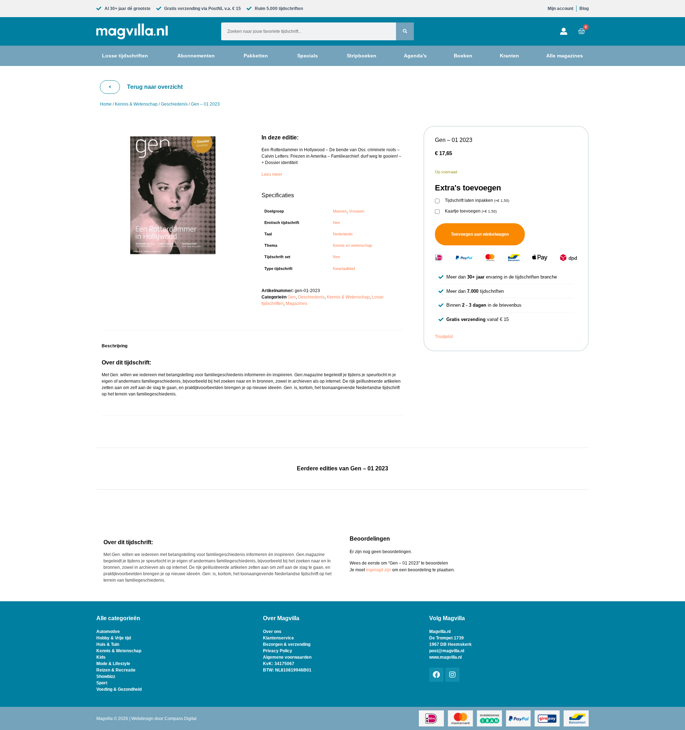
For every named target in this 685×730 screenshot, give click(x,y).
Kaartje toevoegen (471, 211)
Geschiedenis (174, 104)
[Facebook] (436, 675)
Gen (292, 297)
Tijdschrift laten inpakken (477, 200)
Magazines (296, 303)
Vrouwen (356, 211)
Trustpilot (444, 336)
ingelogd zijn (378, 569)
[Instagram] (452, 675)
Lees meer (272, 174)
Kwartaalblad (344, 268)
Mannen (340, 211)
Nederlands (343, 234)
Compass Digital (180, 718)
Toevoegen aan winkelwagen (480, 234)
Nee (336, 222)
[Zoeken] (405, 31)
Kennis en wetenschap (352, 245)
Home (106, 104)
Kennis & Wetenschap (136, 104)
